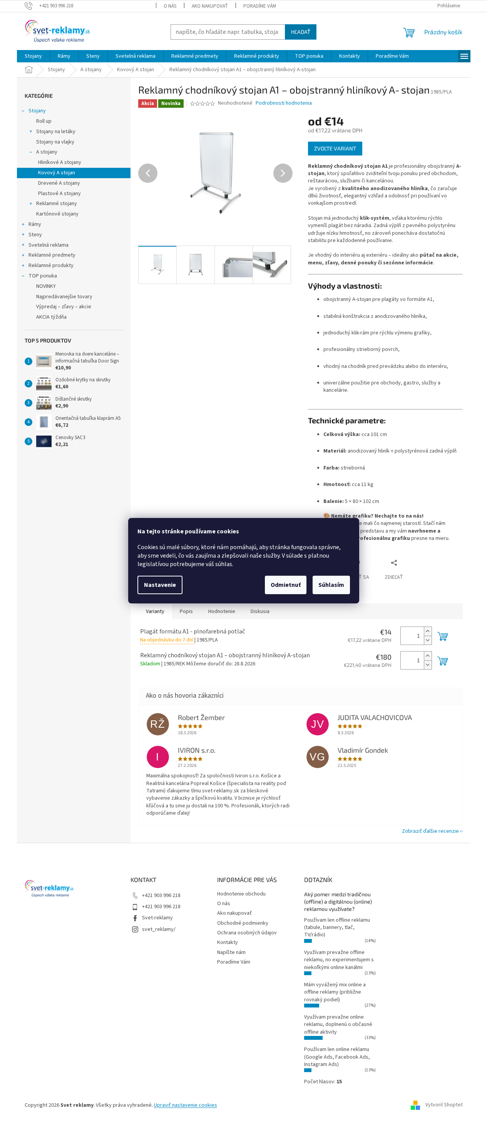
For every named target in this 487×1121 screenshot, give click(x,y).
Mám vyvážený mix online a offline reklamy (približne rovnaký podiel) (335, 992)
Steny (35, 235)
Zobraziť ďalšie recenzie (430, 831)
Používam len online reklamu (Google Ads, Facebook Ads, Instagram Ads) (337, 1057)
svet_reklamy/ (159, 929)
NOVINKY (46, 286)
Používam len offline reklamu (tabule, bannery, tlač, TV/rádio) (337, 927)
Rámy (34, 224)
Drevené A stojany (59, 183)
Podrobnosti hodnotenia (284, 103)
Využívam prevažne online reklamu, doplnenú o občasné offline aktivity (338, 1024)
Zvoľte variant (335, 148)
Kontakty (227, 942)
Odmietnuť (286, 585)
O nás (170, 6)
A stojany (46, 152)
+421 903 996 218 (161, 895)
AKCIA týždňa (51, 317)
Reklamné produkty (51, 265)
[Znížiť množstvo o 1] (428, 640)
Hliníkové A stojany (59, 162)
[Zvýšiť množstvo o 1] (428, 631)
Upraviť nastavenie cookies (185, 1105)
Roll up (44, 121)
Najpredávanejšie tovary (64, 297)
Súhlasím (331, 585)
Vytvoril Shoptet (444, 1105)
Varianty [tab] (155, 611)
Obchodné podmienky (242, 923)
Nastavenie (160, 585)
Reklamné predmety (51, 255)
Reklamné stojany (56, 203)
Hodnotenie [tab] (221, 611)
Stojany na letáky (55, 131)
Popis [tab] (186, 611)
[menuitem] (33, 56)
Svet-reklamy (157, 918)
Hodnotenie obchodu (241, 894)
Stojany (37, 111)
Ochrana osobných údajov (247, 933)
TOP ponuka (42, 276)
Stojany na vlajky (55, 142)
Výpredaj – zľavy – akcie (63, 307)
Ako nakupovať (210, 6)
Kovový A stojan (56, 173)
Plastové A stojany (59, 193)
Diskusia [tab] (260, 611)
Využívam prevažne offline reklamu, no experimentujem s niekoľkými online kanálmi (339, 960)
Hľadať (300, 31)
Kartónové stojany (57, 214)
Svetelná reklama (48, 245)
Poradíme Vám (259, 6)
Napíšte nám (231, 952)
